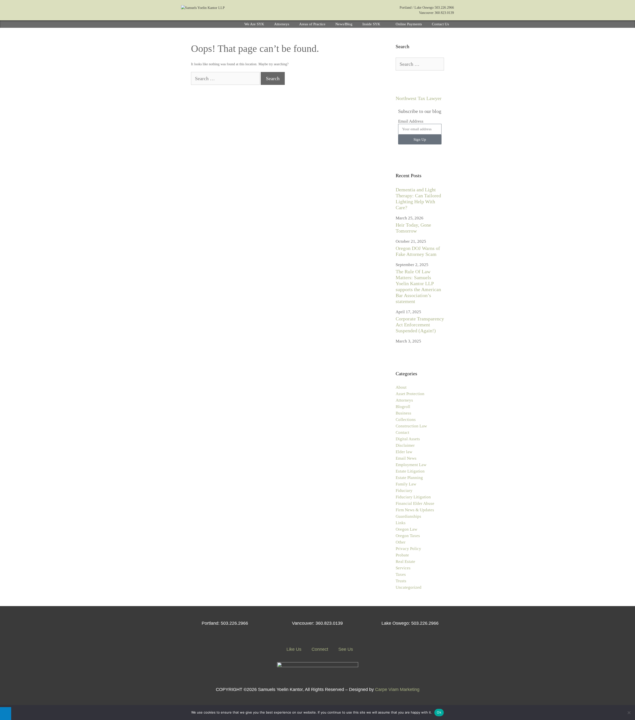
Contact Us (440, 24)
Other (401, 542)
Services (403, 568)
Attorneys (281, 24)
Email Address (410, 121)
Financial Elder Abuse (415, 503)
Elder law (404, 451)
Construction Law (411, 426)
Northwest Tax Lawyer (419, 98)
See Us (345, 649)
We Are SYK (254, 24)
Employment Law (411, 464)
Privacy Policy (408, 548)
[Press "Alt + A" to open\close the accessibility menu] (5, 713)
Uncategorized (408, 587)
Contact (402, 432)
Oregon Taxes (408, 535)
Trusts (401, 581)
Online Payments (409, 24)
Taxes (401, 574)
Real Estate (405, 561)
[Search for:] (226, 79)
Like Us (293, 649)
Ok (439, 712)
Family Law (406, 484)
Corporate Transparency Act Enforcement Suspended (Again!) (420, 324)
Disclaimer (405, 445)
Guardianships (408, 516)
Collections (406, 419)
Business (403, 413)
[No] (628, 712)
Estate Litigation (410, 471)
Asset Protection (410, 393)
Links (401, 522)
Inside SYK (371, 24)
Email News (406, 458)
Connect (319, 649)
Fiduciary (404, 490)
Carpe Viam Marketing (397, 689)
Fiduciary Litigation (413, 497)
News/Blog (343, 24)
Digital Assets (408, 439)
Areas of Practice (312, 24)
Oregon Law (406, 529)
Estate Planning (409, 477)
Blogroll (403, 406)
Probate (402, 555)
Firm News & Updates (415, 510)
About (401, 387)
